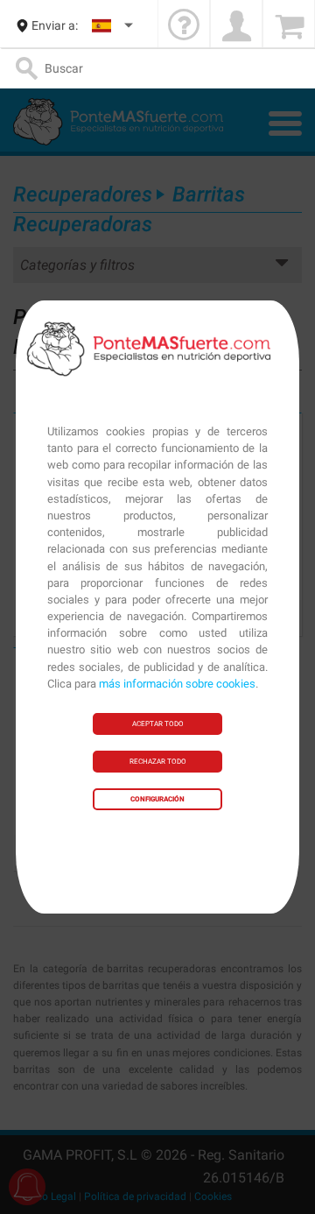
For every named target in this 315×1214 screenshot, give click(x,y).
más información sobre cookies (177, 683)
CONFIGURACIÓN (157, 799)
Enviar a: (55, 25)
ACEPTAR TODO (158, 724)
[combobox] (113, 26)
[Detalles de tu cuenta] (236, 26)
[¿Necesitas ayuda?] (184, 26)
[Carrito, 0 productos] (288, 26)
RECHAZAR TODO (158, 762)
